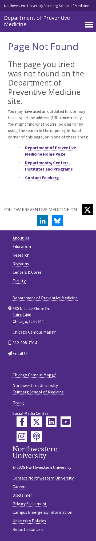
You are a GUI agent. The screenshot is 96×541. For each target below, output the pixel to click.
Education (22, 246)
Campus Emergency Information (42, 512)
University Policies (29, 520)
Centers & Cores (27, 272)
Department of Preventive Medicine (37, 21)
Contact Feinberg (42, 177)
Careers (19, 486)
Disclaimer (22, 495)
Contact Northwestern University (43, 478)
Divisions (21, 263)
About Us (21, 238)
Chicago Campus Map (32, 332)
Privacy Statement (30, 503)
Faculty (19, 280)
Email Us (21, 353)
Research (21, 255)
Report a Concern (29, 529)
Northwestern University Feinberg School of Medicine (46, 5)
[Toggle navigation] (89, 25)
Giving (18, 402)
